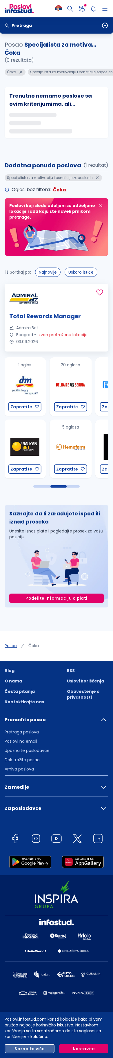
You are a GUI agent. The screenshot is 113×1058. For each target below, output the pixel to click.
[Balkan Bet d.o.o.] (24, 449)
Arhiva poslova (19, 769)
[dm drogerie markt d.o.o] (24, 386)
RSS (71, 670)
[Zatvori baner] (101, 205)
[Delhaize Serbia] (70, 386)
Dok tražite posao (22, 760)
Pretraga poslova (22, 732)
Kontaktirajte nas (24, 702)
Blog (9, 670)
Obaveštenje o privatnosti (83, 694)
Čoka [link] (33, 646)
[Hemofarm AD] (70, 449)
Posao (11, 646)
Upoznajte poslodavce (27, 750)
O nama (13, 681)
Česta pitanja (20, 691)
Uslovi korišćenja (85, 681)
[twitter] (77, 839)
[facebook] (15, 839)
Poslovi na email (21, 741)
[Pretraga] (70, 8)
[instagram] (36, 839)
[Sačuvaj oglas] (100, 292)
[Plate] (82, 8)
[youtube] (56, 839)
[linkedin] (98, 839)
